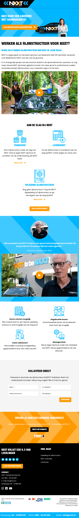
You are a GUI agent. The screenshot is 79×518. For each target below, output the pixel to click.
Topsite (75, 505)
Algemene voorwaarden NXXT (68, 500)
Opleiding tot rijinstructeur (51, 455)
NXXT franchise (46, 459)
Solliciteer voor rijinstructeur (17, 27)
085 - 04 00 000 (10, 478)
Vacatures (45, 462)
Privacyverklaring (62, 504)
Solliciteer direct (39, 209)
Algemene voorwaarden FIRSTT (68, 502)
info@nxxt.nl (11, 481)
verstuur (65, 400)
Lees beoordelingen (12, 466)
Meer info (18, 163)
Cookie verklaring (72, 504)
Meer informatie (39, 430)
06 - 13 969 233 (15, 484)
